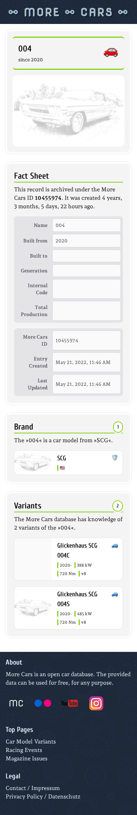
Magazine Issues (26, 758)
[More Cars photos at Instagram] (96, 703)
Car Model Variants (31, 741)
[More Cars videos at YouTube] (69, 703)
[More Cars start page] (16, 703)
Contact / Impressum (33, 788)
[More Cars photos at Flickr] (42, 703)
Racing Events (24, 750)
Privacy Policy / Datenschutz (43, 796)
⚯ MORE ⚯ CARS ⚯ (68, 12)
